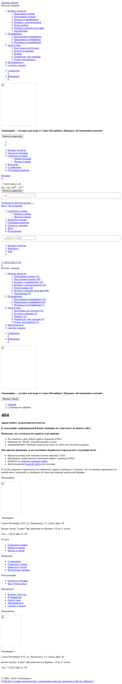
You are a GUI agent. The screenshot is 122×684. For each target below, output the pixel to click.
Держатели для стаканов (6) (29, 319)
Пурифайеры (15, 33)
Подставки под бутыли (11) (29, 310)
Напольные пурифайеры (27, 39)
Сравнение (14, 72)
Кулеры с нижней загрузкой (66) (31, 290)
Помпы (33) (20, 316)
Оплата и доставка (18, 153)
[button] (5, 238)
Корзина (5, 177)
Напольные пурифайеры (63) (29, 302)
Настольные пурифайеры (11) (30, 299)
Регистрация (15, 205)
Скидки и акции (16, 65)
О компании (14, 167)
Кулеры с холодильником (27, 22)
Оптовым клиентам (18, 170)
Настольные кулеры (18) (27, 279)
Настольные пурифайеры (27, 36)
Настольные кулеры (25, 16)
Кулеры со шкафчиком (26, 19)
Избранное (13, 77)
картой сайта (34, 464)
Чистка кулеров (22, 161)
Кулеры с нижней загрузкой (29, 28)
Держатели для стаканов (27, 56)
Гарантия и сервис (18, 155)
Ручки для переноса (24, 59)
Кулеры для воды (17, 11)
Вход (4, 205)
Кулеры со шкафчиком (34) (28, 282)
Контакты (13, 164)
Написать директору (12, 136)
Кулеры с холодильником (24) (30, 285)
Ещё (10, 251)
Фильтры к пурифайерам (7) (29, 305)
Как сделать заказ (17, 583)
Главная (12, 404)
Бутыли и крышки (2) (25, 313)
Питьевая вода (15, 62)
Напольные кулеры (24, 13)
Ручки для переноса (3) (26, 322)
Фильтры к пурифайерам (27, 42)
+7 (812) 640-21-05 (11, 262)
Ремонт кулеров (22, 158)
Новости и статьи (17, 219)
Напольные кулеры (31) (27, 276)
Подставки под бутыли (26, 48)
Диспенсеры (20, 31)
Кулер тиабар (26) (23, 287)
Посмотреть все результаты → (17, 202)
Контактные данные (19, 570)
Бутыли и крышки (24, 51)
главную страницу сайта (34, 461)
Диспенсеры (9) (22, 293)
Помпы (18, 53)
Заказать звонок (9, 2)
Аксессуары (14, 45)
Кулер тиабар (21, 25)
